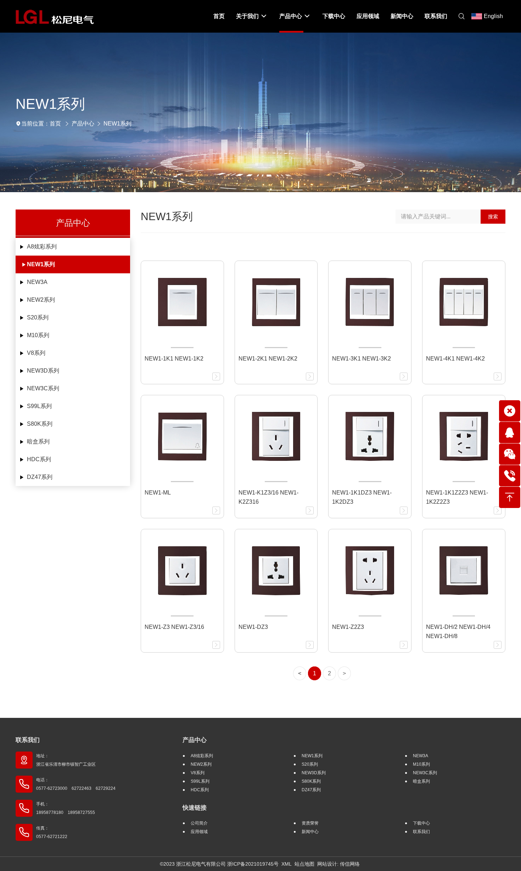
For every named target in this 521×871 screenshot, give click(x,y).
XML (286, 864)
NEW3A (37, 282)
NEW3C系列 (43, 388)
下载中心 (421, 823)
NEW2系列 (41, 300)
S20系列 (38, 317)
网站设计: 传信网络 (338, 864)
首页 (55, 124)
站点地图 (304, 864)
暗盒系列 (38, 442)
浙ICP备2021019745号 (253, 864)
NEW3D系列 (43, 371)
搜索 (493, 216)
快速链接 (195, 807)
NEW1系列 (117, 124)
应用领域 (199, 831)
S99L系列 (39, 406)
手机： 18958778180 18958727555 (65, 808)
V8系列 (36, 353)
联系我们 (28, 740)
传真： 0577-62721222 (51, 832)
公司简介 (199, 823)
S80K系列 (39, 424)
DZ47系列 (39, 477)
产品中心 (83, 124)
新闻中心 (310, 831)
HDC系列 (39, 459)
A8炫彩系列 (42, 247)
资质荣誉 (310, 823)
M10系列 (38, 335)
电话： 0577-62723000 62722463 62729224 (76, 784)
